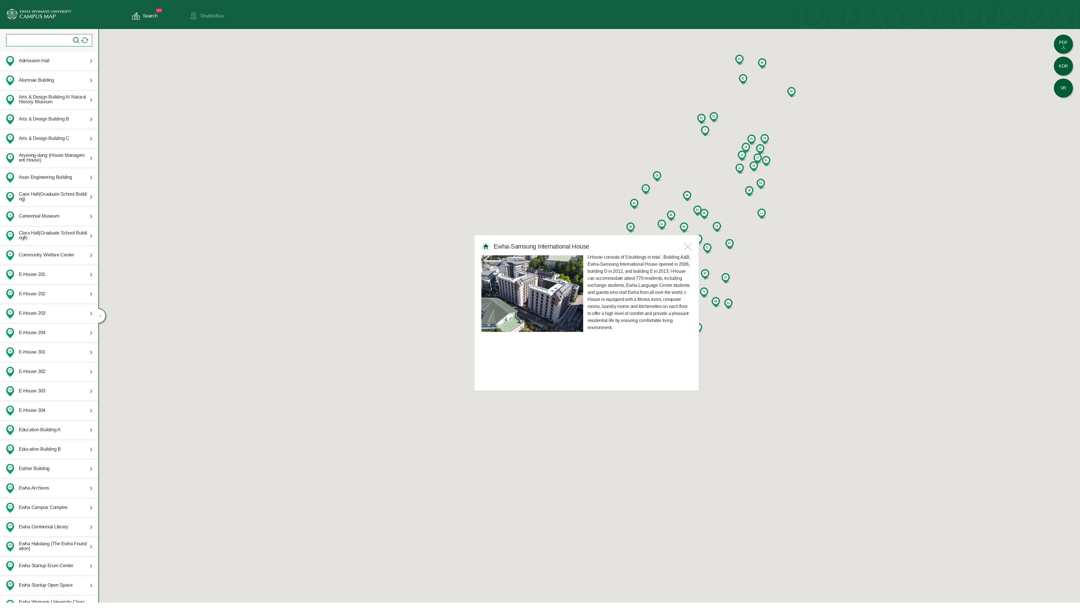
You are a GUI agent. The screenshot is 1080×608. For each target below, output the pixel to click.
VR (1063, 88)
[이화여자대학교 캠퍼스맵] (39, 14)
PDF (1063, 42)
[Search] (76, 40)
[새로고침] (84, 40)
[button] (705, 131)
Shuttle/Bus (212, 16)
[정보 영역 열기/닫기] (102, 315)
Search (150, 16)
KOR (1063, 66)
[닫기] (687, 246)
